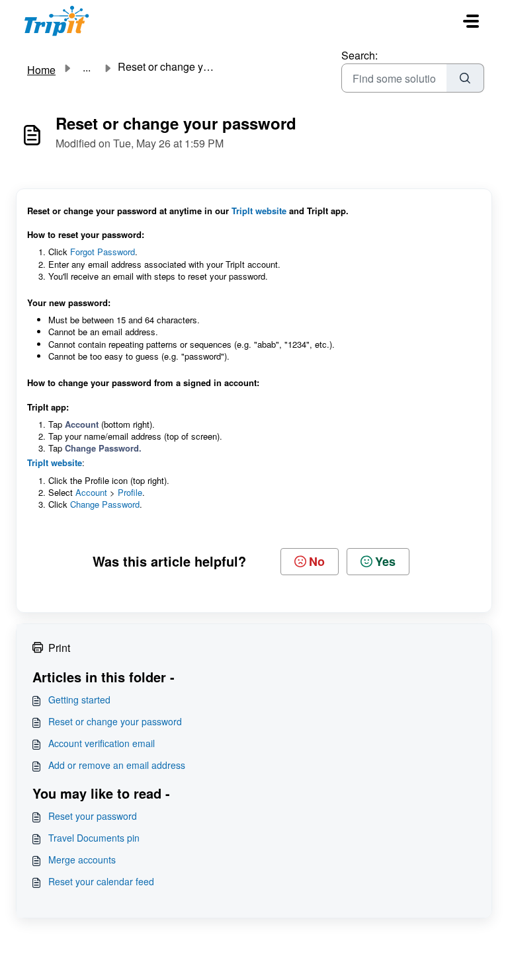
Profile (130, 492)
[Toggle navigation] (471, 21)
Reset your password (92, 815)
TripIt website (259, 210)
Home (41, 69)
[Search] (465, 78)
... (87, 67)
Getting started (79, 699)
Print (59, 647)
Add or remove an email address (116, 765)
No (317, 561)
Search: (359, 55)
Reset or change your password (115, 721)
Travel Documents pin (94, 837)
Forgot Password (102, 251)
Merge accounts (82, 859)
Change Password (105, 504)
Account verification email (101, 743)
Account (91, 492)
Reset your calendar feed (101, 881)
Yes (385, 561)
